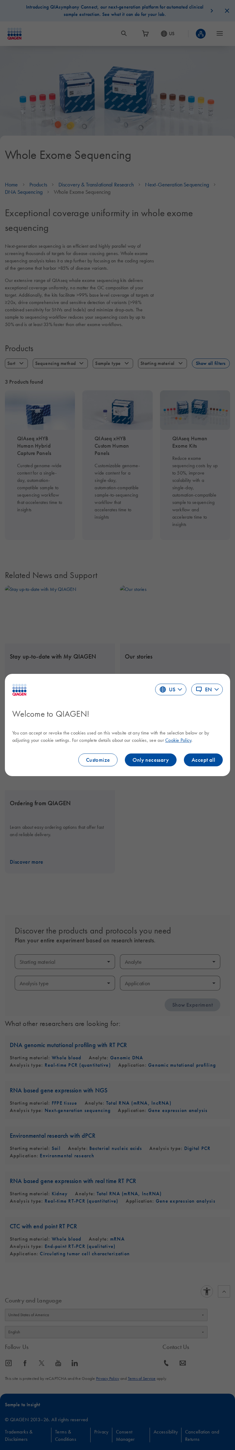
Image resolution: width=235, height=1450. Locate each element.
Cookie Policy (178, 740)
